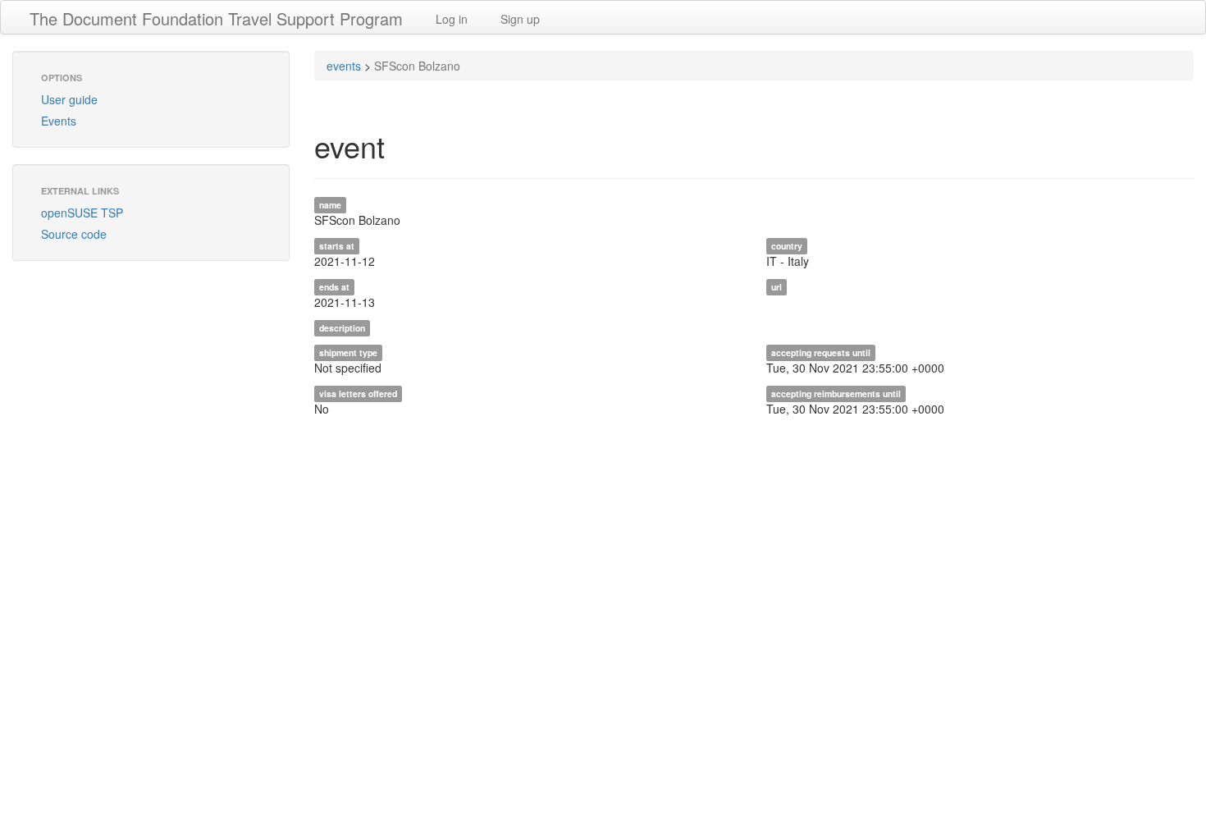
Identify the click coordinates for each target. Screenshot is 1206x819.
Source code (74, 234)
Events (58, 120)
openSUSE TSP (82, 212)
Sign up (520, 19)
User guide (69, 99)
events (344, 65)
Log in (452, 19)
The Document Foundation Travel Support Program (216, 18)
